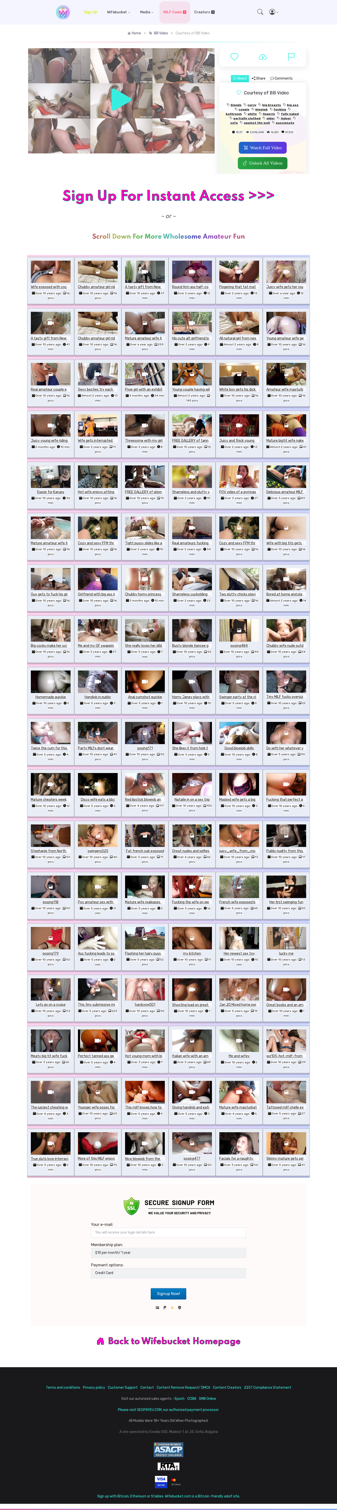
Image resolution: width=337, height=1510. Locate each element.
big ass (293, 105)
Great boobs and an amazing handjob (295, 1005)
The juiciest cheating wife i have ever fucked (66, 1107)
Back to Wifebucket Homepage (174, 1341)
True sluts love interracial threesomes (61, 1159)
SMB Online (207, 1399)
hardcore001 (145, 1005)
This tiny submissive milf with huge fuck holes (114, 1005)
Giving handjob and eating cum (196, 1107)
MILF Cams (172, 12)
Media (145, 12)
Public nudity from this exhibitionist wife (299, 851)
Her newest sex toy (239, 953)
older (270, 118)
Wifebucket (117, 12)
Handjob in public (98, 697)
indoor (286, 118)
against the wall (257, 123)
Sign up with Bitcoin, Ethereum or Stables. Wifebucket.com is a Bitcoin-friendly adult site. (168, 1496)
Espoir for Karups (50, 492)
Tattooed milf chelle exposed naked (295, 1107)
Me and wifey (239, 1056)
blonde (236, 105)
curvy (251, 105)
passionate (285, 123)
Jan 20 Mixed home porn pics (242, 1005)
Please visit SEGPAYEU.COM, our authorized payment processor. (168, 1410)
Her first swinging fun (286, 902)
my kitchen (192, 953)
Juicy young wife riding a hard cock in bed (64, 441)
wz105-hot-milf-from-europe (290, 1056)
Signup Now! (168, 1293)
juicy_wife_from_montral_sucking (248, 851)
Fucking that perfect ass (286, 799)
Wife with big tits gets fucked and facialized (301, 543)
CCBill (191, 1399)
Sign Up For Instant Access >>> (168, 196)
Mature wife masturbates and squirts (249, 1107)
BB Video (161, 33)
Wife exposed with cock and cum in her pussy (67, 287)
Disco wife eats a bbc (98, 799)
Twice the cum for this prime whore (59, 748)
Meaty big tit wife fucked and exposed (61, 1056)
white (252, 114)
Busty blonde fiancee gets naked (198, 646)
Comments (283, 78)
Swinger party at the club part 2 (245, 697)
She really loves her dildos (145, 646)
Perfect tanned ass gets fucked (104, 1056)
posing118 (50, 902)
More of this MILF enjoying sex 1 (102, 1158)
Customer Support (123, 1387)
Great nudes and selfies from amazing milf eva (209, 851)
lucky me (286, 953)
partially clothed (247, 118)
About (241, 78)
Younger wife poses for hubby (101, 1107)
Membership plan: (107, 1244)
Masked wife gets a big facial (242, 799)
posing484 (239, 646)
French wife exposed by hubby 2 (245, 902)
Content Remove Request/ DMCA (183, 1387)
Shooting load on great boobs (195, 1005)
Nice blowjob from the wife (146, 1159)
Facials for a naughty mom (240, 1158)
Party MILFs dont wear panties (102, 748)
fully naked (290, 114)
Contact (147, 1387)
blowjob (261, 109)
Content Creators (227, 1387)
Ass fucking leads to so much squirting (108, 953)
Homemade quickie (51, 697)
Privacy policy (94, 1387)
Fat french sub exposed (145, 851)
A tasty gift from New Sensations (152, 287)
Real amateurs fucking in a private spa (202, 543)
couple (244, 109)
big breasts (271, 105)
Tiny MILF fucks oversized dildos (291, 697)
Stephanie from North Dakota (54, 851)
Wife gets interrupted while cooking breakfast (114, 441)
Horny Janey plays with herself (197, 697)
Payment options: (107, 1265)
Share (260, 78)
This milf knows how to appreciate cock (156, 1107)
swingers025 (98, 851)
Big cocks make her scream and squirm (62, 646)
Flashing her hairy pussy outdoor (150, 953)
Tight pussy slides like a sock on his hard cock (160, 543)
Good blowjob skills (239, 748)
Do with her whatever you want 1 (292, 748)
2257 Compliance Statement (267, 1387)
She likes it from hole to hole (194, 748)
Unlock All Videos (265, 163)
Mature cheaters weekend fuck (56, 799)
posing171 (145, 748)
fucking (280, 109)
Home (136, 33)
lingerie (269, 114)
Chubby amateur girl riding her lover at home (113, 287)
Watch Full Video (266, 147)
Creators (202, 12)
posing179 (51, 953)
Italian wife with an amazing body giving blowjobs (211, 1056)
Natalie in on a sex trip (192, 799)
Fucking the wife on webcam (195, 902)
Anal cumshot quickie (145, 697)
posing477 (192, 1158)
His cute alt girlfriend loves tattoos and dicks (208, 338)
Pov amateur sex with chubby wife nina (109, 902)
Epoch (180, 1399)
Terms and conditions (63, 1387)
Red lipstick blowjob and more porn (152, 799)
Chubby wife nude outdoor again (292, 646)
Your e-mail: (102, 1224)
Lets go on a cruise (51, 1005)
